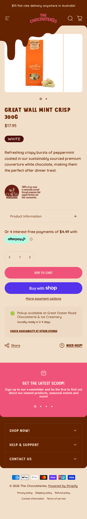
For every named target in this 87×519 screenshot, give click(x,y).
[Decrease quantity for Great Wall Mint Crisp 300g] (10, 257)
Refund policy (62, 492)
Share (15, 345)
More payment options (43, 299)
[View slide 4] (52, 406)
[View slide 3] (46, 406)
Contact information (33, 498)
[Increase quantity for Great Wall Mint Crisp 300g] (30, 257)
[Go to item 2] (46, 99)
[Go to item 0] (41, 99)
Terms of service (56, 498)
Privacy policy (24, 492)
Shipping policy (43, 492)
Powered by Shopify (63, 486)
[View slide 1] (35, 406)
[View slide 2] (41, 406)
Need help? (74, 345)
